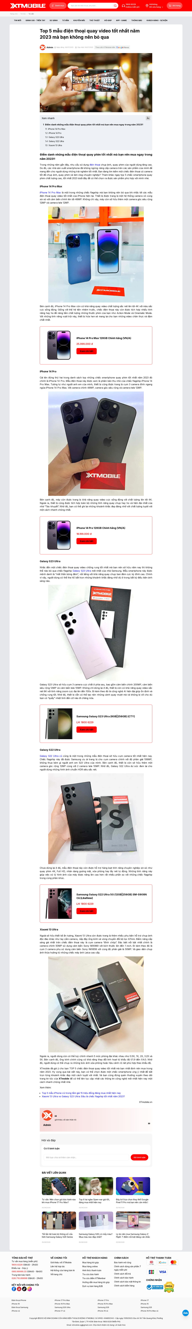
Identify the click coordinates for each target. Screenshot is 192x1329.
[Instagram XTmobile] (29, 1288)
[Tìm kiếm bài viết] (115, 5)
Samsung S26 (103, 1307)
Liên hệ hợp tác (57, 1266)
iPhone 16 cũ (103, 1311)
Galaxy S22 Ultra (54, 141)
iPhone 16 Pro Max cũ (149, 1311)
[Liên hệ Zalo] (185, 1313)
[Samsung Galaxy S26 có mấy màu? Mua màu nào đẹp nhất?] (96, 1220)
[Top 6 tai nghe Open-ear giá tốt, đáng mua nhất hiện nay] (96, 1186)
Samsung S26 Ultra (62, 1307)
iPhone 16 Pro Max (62, 1304)
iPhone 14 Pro (53, 133)
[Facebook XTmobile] (14, 1288)
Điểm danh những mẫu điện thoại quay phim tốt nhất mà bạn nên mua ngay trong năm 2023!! (93, 124)
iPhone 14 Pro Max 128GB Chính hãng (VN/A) (103, 338)
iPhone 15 (145, 1304)
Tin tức (23, 14)
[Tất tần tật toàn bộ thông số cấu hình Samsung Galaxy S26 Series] (59, 1220)
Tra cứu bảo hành (90, 1274)
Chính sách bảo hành (124, 1277)
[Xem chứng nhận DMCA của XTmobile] (169, 1287)
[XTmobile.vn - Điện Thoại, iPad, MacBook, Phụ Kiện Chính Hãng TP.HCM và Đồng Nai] (28, 6)
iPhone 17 (145, 1300)
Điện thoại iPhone (19, 1300)
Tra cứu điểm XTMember (94, 1278)
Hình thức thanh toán (91, 1270)
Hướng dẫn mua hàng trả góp (96, 1282)
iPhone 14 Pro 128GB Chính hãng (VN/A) (100, 527)
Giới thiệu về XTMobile (61, 1262)
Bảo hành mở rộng (122, 1262)
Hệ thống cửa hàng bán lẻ (62, 1270)
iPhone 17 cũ (60, 1311)
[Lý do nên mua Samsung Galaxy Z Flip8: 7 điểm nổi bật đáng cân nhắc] (133, 1220)
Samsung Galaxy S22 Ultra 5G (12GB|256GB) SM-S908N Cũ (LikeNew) (111, 896)
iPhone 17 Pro (103, 1300)
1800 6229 (131, 4)
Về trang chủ (56, 1274)
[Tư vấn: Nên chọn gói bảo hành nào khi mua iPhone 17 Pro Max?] (59, 1186)
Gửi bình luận (139, 1157)
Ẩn (148, 118)
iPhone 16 (16, 1304)
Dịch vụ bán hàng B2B (92, 1286)
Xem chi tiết (86, 351)
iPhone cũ (16, 1311)
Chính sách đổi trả (122, 1274)
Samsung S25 (146, 1307)
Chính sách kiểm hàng (124, 1285)
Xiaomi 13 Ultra (53, 145)
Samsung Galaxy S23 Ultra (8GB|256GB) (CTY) (105, 716)
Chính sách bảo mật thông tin (127, 1281)
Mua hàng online (90, 1266)
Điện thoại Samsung (20, 1307)
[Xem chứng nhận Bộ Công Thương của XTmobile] (155, 1287)
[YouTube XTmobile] (19, 1288)
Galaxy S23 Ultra (54, 137)
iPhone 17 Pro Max (62, 1300)
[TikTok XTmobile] (24, 1288)
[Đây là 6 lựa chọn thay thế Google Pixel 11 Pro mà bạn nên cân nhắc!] (133, 1186)
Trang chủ (14, 14)
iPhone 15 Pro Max (105, 1304)
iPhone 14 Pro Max (55, 129)
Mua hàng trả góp (90, 1262)
